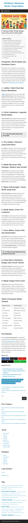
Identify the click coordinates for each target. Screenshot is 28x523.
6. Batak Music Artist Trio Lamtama (10, 49)
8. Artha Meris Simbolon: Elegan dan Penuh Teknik (13, 52)
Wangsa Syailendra (17, 512)
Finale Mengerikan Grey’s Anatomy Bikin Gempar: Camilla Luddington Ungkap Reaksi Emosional (14, 370)
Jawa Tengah (23, 491)
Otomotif (5, 462)
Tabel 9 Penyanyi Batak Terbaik (10, 56)
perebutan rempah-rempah (5, 504)
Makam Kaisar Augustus (5, 497)
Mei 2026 (5, 438)
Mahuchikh (24, 495)
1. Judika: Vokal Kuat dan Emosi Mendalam (12, 41)
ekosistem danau (8, 491)
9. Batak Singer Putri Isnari (9, 54)
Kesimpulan (6, 57)
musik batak (11, 379)
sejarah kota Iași (12, 509)
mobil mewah (7, 500)
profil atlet (5, 506)
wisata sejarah (7, 515)
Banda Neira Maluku (4, 487)
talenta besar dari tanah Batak (16, 82)
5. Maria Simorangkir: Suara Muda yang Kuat (12, 48)
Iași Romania (18, 491)
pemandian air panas (19, 502)
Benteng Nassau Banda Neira (13, 487)
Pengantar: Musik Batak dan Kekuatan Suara (12, 40)
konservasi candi (15, 495)
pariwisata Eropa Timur (5, 502)
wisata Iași (22, 512)
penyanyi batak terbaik (15, 381)
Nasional (5, 458)
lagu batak (4, 379)
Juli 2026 (5, 434)
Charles (14, 35)
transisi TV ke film (10, 512)
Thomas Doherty (4, 512)
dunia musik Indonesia (10, 341)
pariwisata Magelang (12, 502)
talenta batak (5, 383)
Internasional (6, 457)
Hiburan (20, 35)
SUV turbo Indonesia (17, 510)
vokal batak (12, 383)
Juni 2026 (5, 436)
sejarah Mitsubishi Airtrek (20, 509)
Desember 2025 (6, 445)
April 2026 (5, 440)
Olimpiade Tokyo (23, 500)
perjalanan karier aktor (14, 504)
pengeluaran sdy (5, 475)
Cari (2, 395)
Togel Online (5, 463)
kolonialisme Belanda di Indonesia (6, 495)
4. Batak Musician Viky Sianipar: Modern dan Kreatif (13, 46)
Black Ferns (20, 487)
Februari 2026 (6, 441)
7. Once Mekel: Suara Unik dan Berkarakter (12, 51)
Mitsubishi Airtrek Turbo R (14, 497)
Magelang (20, 495)
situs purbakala (11, 510)
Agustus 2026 (6, 433)
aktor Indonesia (3, 485)
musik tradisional (19, 379)
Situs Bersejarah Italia (4, 510)
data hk (3, 472)
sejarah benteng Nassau (5, 509)
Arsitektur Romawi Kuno (11, 485)
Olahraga (5, 460)
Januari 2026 (6, 443)
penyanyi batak (5, 381)
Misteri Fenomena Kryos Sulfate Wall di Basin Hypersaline (13, 423)
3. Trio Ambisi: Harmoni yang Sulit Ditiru (11, 45)
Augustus (20, 485)
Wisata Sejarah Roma (17, 515)
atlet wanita (17, 485)
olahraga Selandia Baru (16, 500)
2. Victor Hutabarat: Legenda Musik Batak (11, 43)
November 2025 (6, 446)
